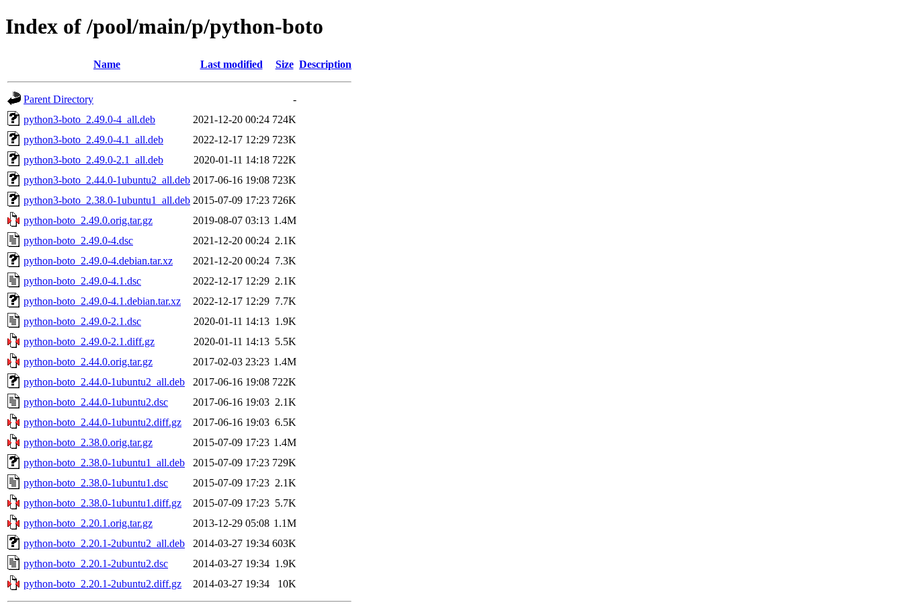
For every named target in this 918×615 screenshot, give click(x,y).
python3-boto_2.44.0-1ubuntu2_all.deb (107, 180)
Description (325, 64)
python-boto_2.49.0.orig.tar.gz (88, 220)
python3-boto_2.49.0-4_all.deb (89, 119)
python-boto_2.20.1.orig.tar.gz (88, 523)
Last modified (231, 64)
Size (285, 64)
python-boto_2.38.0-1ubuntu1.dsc (96, 483)
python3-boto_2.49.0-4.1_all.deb (93, 139)
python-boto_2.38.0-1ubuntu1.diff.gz (102, 503)
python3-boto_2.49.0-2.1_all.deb (93, 160)
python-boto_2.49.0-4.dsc (78, 240)
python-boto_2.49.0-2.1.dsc (82, 321)
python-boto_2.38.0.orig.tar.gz (88, 442)
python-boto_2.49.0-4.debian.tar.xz (98, 260)
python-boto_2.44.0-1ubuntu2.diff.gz (102, 422)
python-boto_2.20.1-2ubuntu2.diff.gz (102, 583)
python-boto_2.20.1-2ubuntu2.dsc (96, 563)
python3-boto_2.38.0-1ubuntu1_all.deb (107, 200)
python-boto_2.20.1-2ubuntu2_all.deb (104, 543)
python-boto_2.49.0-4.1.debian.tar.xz (102, 301)
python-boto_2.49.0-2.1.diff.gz (89, 341)
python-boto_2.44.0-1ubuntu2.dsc (96, 402)
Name (106, 64)
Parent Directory (58, 99)
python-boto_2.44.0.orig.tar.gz (88, 361)
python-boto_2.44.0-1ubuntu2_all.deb (104, 382)
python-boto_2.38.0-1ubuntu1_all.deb (104, 462)
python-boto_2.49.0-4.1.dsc (82, 281)
